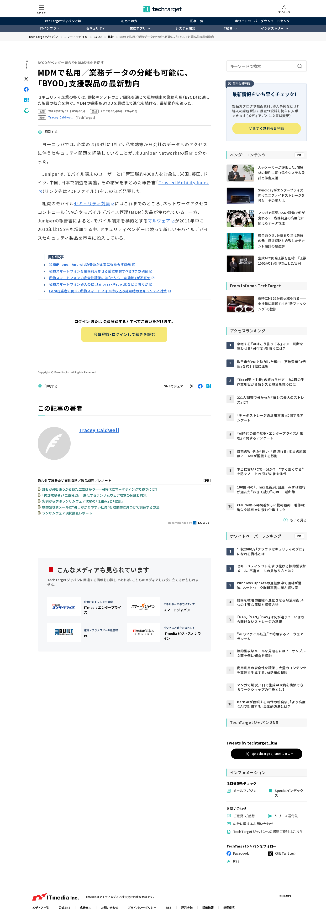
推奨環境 (229, 907)
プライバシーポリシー (142, 907)
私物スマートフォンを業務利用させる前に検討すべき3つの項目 (98, 271)
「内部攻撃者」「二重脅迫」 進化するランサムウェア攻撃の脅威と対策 (94, 495)
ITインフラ (48, 28)
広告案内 (85, 907)
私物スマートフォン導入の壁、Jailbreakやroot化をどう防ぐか (98, 284)
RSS (169, 907)
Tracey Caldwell (99, 430)
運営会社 (187, 907)
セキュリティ (95, 28)
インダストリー (272, 28)
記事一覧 (196, 21)
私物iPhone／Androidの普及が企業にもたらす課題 (90, 264)
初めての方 (129, 21)
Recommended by (180, 522)
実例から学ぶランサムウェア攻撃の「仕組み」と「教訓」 (82, 501)
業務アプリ (138, 28)
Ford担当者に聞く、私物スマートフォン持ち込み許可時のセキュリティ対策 (108, 290)
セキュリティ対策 (92, 203)
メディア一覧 (40, 907)
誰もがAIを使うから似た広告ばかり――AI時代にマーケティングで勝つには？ (100, 489)
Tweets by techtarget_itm (251, 743)
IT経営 (227, 28)
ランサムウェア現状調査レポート (67, 513)
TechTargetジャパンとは (62, 21)
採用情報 (208, 907)
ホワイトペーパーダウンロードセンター (264, 21)
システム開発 (185, 28)
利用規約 (285, 896)
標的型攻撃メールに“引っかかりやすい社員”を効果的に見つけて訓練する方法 (100, 507)
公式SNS (64, 907)
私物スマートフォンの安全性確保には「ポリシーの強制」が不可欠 (100, 277)
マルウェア (159, 220)
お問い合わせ (109, 907)
